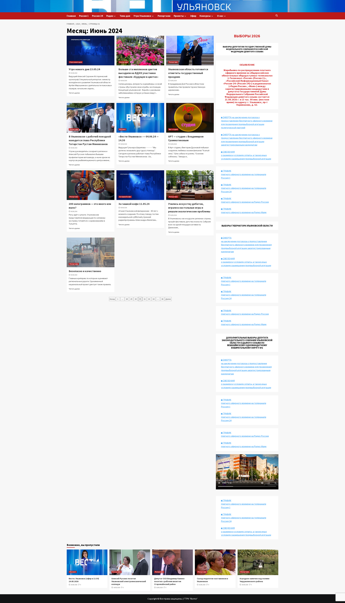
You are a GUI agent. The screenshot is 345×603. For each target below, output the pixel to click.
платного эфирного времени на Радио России (245, 202)
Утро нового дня (76, 62)
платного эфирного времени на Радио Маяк (244, 212)
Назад (112, 299)
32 (145, 299)
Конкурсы (205, 15)
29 (131, 299)
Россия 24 (97, 15)
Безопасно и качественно (85, 271)
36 (162, 299)
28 (127, 299)
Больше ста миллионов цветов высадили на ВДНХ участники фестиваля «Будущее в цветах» (138, 73)
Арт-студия (173, 129)
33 (149, 299)
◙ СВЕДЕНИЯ (228, 380)
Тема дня (125, 15)
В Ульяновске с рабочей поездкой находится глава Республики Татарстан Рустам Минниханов (90, 140)
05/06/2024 (74, 73)
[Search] (276, 15)
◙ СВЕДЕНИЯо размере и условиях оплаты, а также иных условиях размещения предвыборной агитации (246, 155)
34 (153, 299)
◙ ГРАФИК (226, 171)
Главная (71, 15)
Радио (109, 15)
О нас (220, 15)
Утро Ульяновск (142, 15)
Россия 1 (84, 15)
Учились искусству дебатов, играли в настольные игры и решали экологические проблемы (189, 207)
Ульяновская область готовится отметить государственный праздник (188, 73)
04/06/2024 (123, 81)
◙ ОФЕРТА (226, 360)
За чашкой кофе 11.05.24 (133, 203)
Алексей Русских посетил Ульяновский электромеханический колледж (128, 581)
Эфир (193, 15)
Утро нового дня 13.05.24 (84, 69)
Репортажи (164, 15)
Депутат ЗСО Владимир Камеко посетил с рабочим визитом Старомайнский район (169, 581)
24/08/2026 (74, 585)
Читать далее (74, 93)
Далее (168, 299)
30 (136, 299)
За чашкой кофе (125, 197)
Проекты (179, 15)
